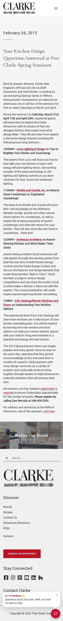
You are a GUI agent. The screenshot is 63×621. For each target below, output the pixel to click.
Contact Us (10, 517)
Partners (8, 536)
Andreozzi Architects (29, 239)
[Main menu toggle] (56, 8)
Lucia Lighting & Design (31, 148)
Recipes (8, 512)
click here (49, 411)
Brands (7, 506)
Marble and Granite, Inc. (31, 190)
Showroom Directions (16, 522)
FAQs (6, 528)
